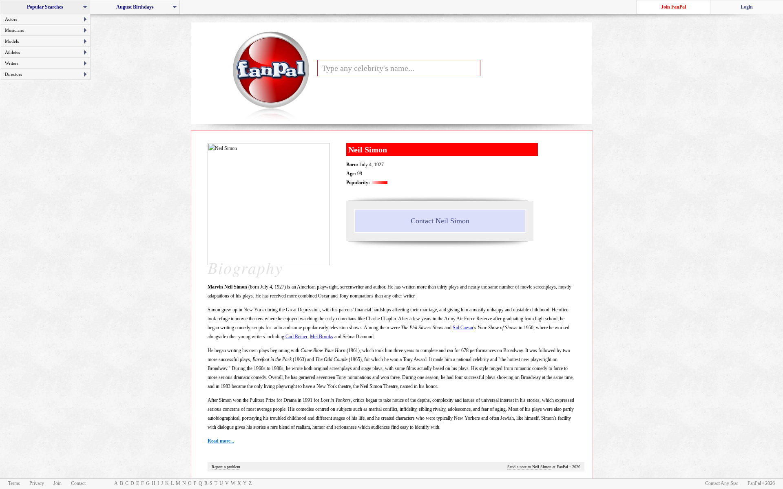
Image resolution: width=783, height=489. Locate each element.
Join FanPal (673, 7)
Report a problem (226, 467)
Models (12, 41)
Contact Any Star (721, 483)
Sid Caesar (463, 327)
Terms (14, 483)
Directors (13, 74)
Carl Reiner (296, 336)
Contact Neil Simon (440, 221)
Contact (78, 483)
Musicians (14, 30)
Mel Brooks (321, 336)
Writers (11, 63)
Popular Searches (47, 9)
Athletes (12, 52)
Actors (11, 19)
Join (57, 483)
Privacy (36, 483)
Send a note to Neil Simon (529, 467)
